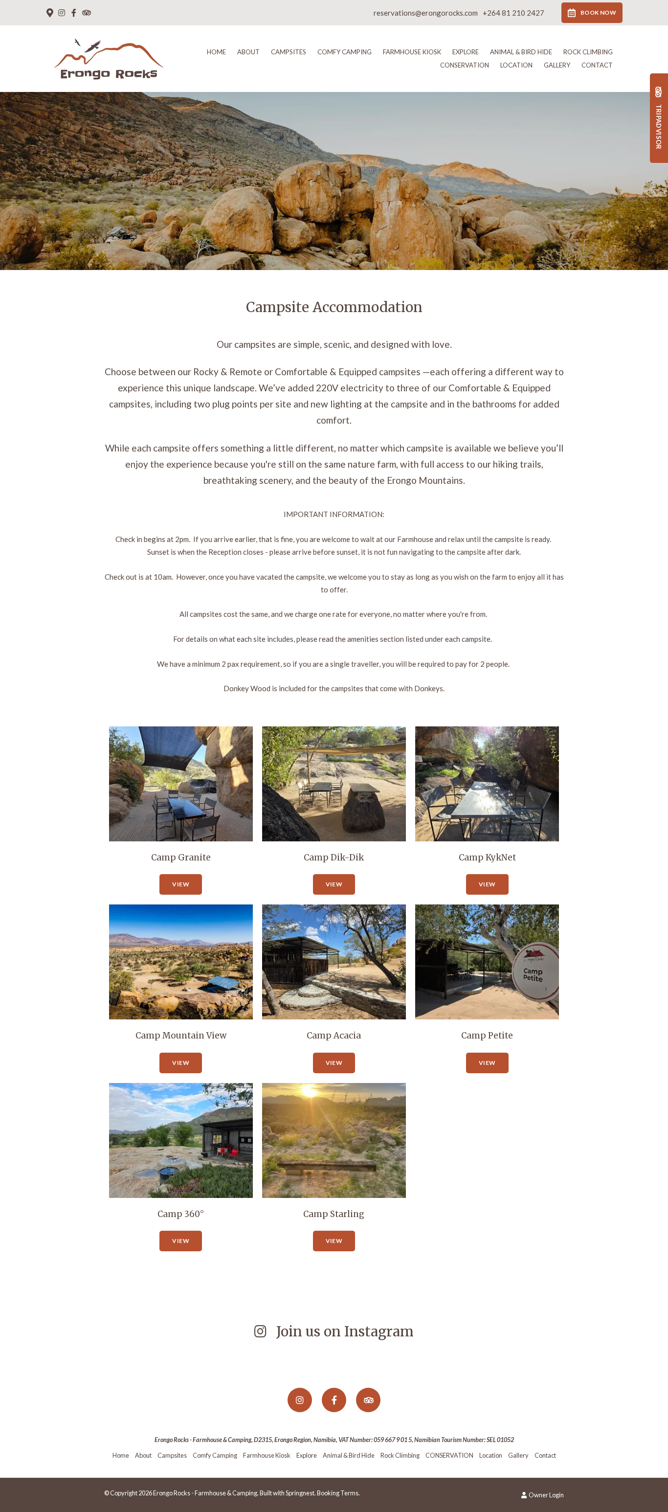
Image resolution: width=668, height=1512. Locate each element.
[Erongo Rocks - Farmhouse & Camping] (108, 57)
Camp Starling (333, 1214)
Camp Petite (487, 1035)
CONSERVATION (464, 65)
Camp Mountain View (180, 1035)
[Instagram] (62, 13)
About (248, 52)
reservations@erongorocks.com (426, 13)
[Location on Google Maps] (49, 12)
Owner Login (546, 1495)
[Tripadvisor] (86, 13)
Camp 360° (180, 1214)
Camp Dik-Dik (334, 857)
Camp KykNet (487, 857)
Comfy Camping (344, 52)
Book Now (598, 12)
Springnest (300, 1493)
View (180, 884)
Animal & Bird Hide (521, 52)
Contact (597, 65)
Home (216, 52)
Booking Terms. (338, 1493)
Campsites (288, 52)
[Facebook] (74, 13)
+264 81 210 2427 (513, 13)
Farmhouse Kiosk (412, 52)
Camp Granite (181, 857)
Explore (465, 52)
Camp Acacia (334, 1035)
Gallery (557, 65)
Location (516, 65)
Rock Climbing (588, 52)
